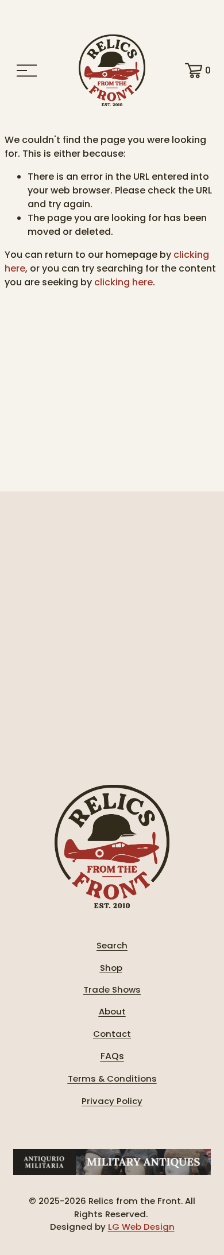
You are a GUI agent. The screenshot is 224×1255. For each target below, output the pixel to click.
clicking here (123, 282)
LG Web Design (141, 1227)
